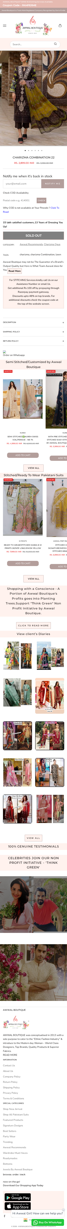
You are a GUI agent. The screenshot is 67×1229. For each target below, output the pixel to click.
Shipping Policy (11, 1087)
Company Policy (11, 1076)
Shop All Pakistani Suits (16, 1114)
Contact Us (9, 1065)
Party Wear (9, 1136)
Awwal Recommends (31, 244)
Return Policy (10, 1082)
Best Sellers (9, 1131)
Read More (15, 271)
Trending (8, 1142)
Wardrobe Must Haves (15, 1153)
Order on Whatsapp (14, 355)
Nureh (23, 433)
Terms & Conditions (13, 1098)
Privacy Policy (10, 1093)
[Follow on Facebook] (4, 1216)
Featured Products (13, 1120)
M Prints (23, 541)
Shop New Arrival (12, 1109)
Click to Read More (33, 625)
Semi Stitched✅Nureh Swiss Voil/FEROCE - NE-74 (22, 438)
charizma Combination (43, 254)
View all (33, 468)
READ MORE (10, 1055)
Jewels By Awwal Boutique (18, 1169)
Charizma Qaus (52, 244)
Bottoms (7, 1164)
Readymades (10, 1158)
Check (41, 200)
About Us (8, 1071)
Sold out (34, 235)
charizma (24, 254)
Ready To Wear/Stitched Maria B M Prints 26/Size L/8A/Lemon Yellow (23, 546)
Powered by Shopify (45, 1226)
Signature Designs (13, 1125)
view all (33, 838)
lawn (58, 254)
